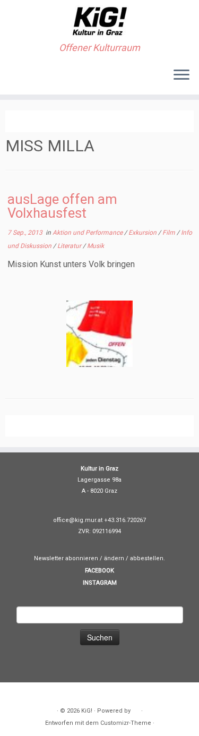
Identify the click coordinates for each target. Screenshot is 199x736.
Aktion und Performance (88, 232)
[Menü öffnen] (181, 75)
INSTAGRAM (100, 582)
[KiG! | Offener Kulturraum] (99, 21)
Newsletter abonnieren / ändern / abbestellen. (99, 558)
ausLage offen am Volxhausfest (62, 206)
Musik (95, 246)
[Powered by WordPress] (136, 709)
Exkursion (143, 232)
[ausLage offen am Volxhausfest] (99, 334)
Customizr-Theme (125, 723)
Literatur (70, 246)
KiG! (86, 710)
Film (169, 232)
